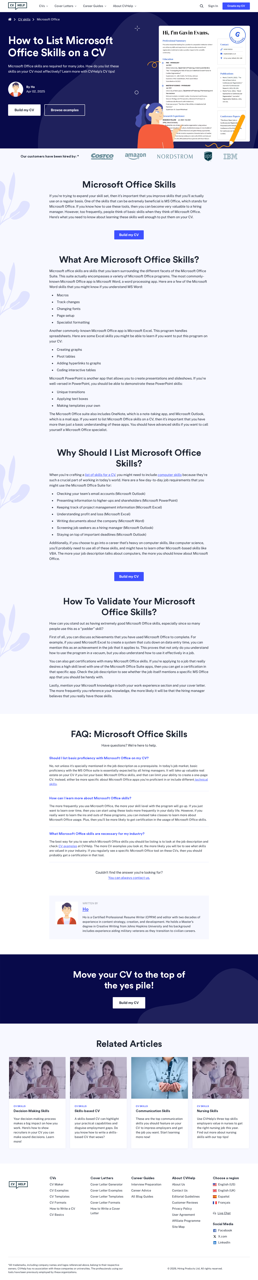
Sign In (213, 6)
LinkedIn (224, 1242)
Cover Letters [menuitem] (64, 6)
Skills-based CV (87, 1111)
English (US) (226, 1184)
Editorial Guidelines (186, 1196)
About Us (178, 1184)
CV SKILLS (19, 1106)
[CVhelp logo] (17, 6)
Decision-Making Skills (31, 1111)
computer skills (170, 475)
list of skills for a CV (100, 475)
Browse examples (65, 110)
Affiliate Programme (186, 1221)
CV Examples (59, 1190)
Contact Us (180, 1190)
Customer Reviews (185, 1202)
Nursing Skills (207, 1111)
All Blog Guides (142, 1196)
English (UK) (226, 1190)
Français (224, 1202)
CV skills (24, 19)
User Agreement (183, 1214)
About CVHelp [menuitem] (123, 6)
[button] (222, 1213)
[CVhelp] (27, 1185)
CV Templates (60, 1196)
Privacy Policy (182, 1208)
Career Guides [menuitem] (93, 6)
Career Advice (141, 1190)
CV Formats (58, 1202)
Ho (86, 909)
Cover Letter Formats (105, 1202)
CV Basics (57, 1214)
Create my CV (236, 5)
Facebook (225, 1230)
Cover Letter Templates (106, 1196)
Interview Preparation (146, 1184)
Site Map (178, 1227)
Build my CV (24, 110)
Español (223, 1196)
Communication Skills (153, 1111)
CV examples (68, 846)
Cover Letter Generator (106, 1184)
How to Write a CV (62, 1208)
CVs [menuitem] (42, 6)
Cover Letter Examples (106, 1190)
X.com (222, 1236)
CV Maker (56, 1184)
